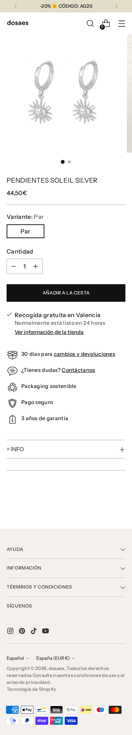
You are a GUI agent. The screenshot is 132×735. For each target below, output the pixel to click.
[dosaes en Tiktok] (34, 632)
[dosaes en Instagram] (11, 632)
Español (15, 658)
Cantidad (20, 251)
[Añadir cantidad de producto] (35, 266)
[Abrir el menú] (121, 23)
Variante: (25, 216)
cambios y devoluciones (84, 354)
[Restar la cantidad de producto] (13, 266)
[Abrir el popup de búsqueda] (90, 23)
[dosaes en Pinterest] (22, 632)
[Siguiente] (116, 6)
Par (25, 231)
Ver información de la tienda (49, 332)
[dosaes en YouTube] (46, 632)
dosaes (57, 668)
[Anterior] (16, 6)
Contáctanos (78, 370)
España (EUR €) (53, 658)
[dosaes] (18, 23)
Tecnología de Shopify (31, 689)
